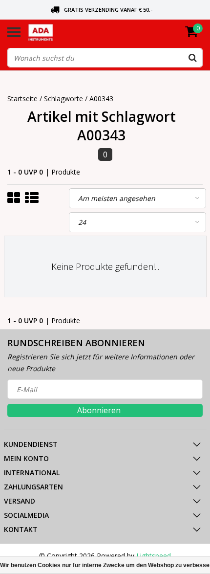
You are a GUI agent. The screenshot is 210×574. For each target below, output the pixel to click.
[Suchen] (192, 57)
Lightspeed (153, 555)
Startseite (22, 98)
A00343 (101, 98)
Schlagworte (63, 98)
